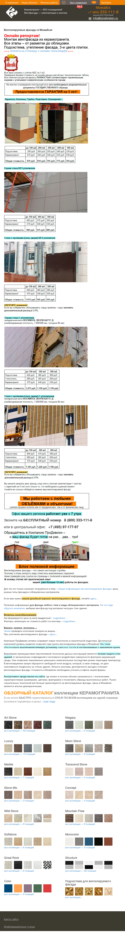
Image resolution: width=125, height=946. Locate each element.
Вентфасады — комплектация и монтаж (45, 12)
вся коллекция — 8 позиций (19, 824)
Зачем (7, 630)
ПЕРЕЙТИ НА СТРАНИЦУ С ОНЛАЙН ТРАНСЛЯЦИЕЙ (38, 51)
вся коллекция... (74, 897)
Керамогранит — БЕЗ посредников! (43, 9)
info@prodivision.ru (105, 18)
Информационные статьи (19, 926)
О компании (12, 2)
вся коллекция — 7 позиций (19, 777)
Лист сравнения (78, 2)
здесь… (94, 598)
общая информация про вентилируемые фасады (84, 588)
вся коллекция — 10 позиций (19, 754)
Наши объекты (29, 2)
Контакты (106, 2)
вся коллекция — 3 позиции (19, 800)
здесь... (53, 634)
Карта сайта (11, 919)
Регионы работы (49, 2)
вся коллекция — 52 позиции (19, 730)
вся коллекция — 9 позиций (80, 754)
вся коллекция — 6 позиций (80, 730)
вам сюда (49, 701)
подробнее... (60, 617)
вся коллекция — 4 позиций (80, 777)
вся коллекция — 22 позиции (80, 870)
